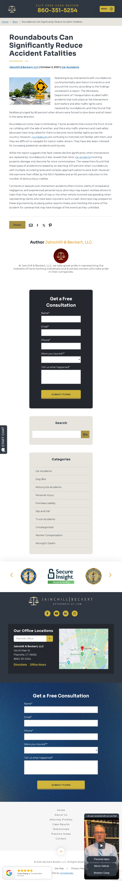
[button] (11, 575)
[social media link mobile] (47, 613)
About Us (61, 814)
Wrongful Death (45, 543)
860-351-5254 (57, 9)
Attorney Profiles (61, 819)
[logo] (61, 601)
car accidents (83, 157)
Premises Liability (45, 503)
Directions (20, 664)
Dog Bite (41, 479)
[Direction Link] (83, 630)
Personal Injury (45, 495)
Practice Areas (61, 833)
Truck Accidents (45, 519)
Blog (15, 21)
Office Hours (38, 664)
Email (45, 326)
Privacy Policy (78, 868)
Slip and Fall (43, 511)
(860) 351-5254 (22, 658)
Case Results (61, 824)
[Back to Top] (61, 851)
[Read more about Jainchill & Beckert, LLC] (61, 250)
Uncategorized (44, 527)
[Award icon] (28, 576)
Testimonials (61, 829)
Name (45, 313)
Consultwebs (66, 873)
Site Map (59, 868)
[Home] (11, 9)
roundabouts (40, 137)
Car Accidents (70, 67)
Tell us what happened (55, 367)
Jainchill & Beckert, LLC (23, 67)
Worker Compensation (49, 535)
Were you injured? (53, 353)
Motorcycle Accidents (48, 487)
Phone (45, 340)
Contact (61, 838)
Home (5, 21)
